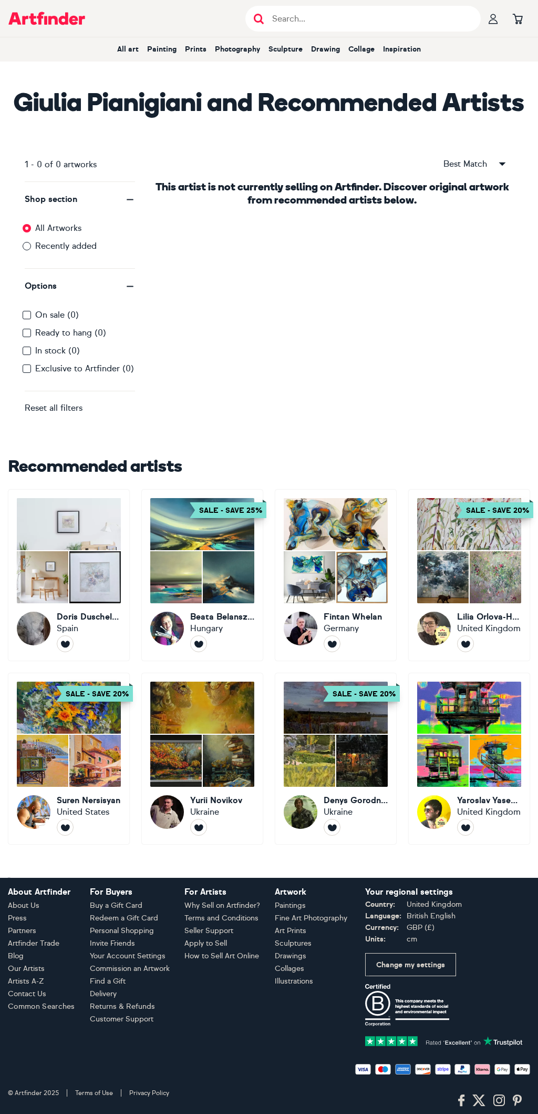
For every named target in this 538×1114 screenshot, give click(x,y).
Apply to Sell (205, 943)
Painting (162, 49)
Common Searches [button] (41, 1006)
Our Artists (26, 968)
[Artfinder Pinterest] (517, 1101)
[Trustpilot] (444, 1040)
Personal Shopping (122, 930)
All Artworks (58, 228)
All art (128, 49)
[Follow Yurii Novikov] (198, 827)
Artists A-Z (26, 981)
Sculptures (293, 943)
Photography (237, 49)
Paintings (290, 905)
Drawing (325, 49)
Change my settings (410, 964)
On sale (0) (57, 315)
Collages (289, 968)
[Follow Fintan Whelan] (332, 643)
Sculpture (285, 49)
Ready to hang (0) (70, 333)
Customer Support (121, 1019)
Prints (195, 49)
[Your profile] (493, 18)
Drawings (290, 955)
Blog (16, 955)
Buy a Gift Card (116, 905)
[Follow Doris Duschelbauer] (65, 643)
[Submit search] (258, 19)
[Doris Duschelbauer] (68, 575)
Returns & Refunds (122, 1006)
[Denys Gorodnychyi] (335, 758)
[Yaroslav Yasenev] (469, 758)
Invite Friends (112, 943)
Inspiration (402, 49)
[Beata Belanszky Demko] (202, 575)
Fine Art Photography (311, 918)
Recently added (66, 246)
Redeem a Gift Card (124, 918)
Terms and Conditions (221, 918)
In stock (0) (57, 351)
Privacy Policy (149, 1093)
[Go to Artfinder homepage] (46, 18)
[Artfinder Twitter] (478, 1101)
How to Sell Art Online (221, 955)
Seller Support (208, 930)
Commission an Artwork (130, 968)
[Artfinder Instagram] (499, 1101)
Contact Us (27, 993)
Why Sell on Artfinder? (222, 905)
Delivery (103, 993)
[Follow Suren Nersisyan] (65, 827)
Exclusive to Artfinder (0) (84, 368)
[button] (80, 199)
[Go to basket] (517, 18)
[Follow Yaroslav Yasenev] (465, 827)
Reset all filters (53, 408)
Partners (22, 930)
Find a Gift (108, 981)
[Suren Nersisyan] (68, 758)
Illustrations (294, 981)
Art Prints (290, 930)
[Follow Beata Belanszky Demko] (198, 643)
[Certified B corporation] (407, 1004)
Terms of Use (94, 1093)
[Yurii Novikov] (202, 758)
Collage (361, 49)
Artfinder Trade (33, 943)
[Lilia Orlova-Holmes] (469, 575)
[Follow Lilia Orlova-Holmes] (465, 643)
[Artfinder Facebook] (461, 1101)
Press (17, 918)
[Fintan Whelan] (335, 575)
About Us (23, 905)
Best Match (465, 164)
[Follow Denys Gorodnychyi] (332, 827)
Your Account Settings (127, 955)
